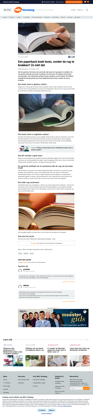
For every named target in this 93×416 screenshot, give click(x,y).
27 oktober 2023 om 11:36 (29, 271)
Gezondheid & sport (53, 345)
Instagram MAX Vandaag (60, 387)
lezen (31, 253)
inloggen (24, 262)
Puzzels (63, 17)
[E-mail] (71, 57)
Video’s (19, 17)
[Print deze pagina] (74, 57)
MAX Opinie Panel (23, 379)
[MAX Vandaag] (24, 10)
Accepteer (34, 243)
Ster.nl (57, 308)
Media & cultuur (8, 345)
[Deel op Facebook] (69, 57)
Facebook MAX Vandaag (59, 382)
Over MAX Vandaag (39, 379)
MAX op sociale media (59, 392)
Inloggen (73, 10)
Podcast (69, 17)
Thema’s (11, 17)
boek (20, 253)
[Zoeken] (86, 9)
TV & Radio (26, 17)
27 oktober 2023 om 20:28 (29, 287)
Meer (87, 339)
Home (5, 17)
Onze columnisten (37, 17)
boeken (26, 253)
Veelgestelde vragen (39, 383)
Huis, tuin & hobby (23, 56)
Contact (35, 386)
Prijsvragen (55, 17)
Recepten (47, 17)
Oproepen (77, 17)
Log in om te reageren (68, 281)
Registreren (80, 10)
